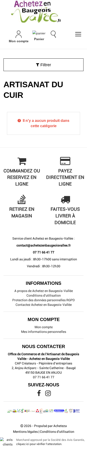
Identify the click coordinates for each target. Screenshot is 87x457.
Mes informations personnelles (43, 332)
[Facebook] (39, 394)
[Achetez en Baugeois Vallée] (43, 11)
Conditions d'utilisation (43, 295)
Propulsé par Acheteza (50, 426)
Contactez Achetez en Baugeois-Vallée (44, 305)
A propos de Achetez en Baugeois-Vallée (43, 291)
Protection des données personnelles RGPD (43, 300)
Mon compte (44, 327)
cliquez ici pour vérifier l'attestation (38, 444)
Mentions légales (25, 431)
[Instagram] (48, 394)
